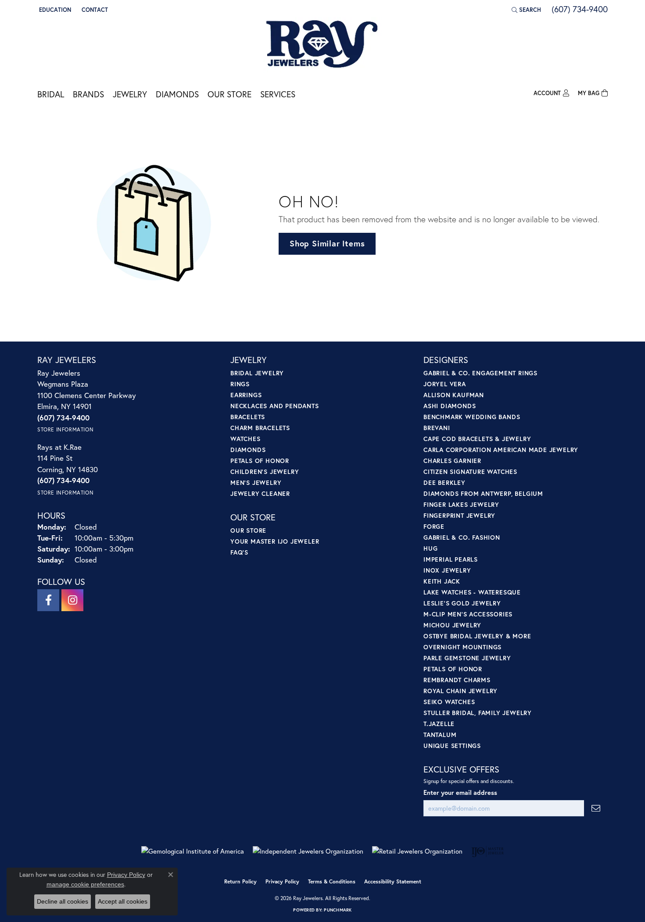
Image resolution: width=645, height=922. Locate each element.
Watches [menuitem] (245, 438)
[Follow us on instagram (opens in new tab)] (72, 600)
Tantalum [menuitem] (439, 734)
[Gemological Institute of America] (192, 851)
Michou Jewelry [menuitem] (452, 625)
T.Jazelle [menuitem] (439, 723)
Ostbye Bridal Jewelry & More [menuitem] (477, 636)
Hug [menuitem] (430, 548)
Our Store (229, 94)
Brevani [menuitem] (436, 428)
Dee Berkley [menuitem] (444, 482)
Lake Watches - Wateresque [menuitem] (472, 592)
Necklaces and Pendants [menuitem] (274, 406)
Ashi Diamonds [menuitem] (449, 406)
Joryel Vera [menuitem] (444, 384)
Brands (88, 94)
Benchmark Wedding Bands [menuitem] (471, 417)
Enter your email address (460, 792)
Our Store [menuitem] (248, 530)
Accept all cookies (122, 901)
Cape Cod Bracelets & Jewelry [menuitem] (477, 438)
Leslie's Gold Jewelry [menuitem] (462, 603)
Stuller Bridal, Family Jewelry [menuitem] (477, 712)
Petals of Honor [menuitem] (259, 460)
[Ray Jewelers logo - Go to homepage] (322, 44)
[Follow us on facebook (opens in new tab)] (48, 600)
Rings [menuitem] (240, 384)
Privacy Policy (282, 881)
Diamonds (177, 94)
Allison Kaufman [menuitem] (453, 395)
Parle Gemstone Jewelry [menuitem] (467, 658)
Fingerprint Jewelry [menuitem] (459, 515)
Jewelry (130, 94)
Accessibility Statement (392, 881)
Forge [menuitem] (433, 526)
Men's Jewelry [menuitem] (255, 482)
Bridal (50, 94)
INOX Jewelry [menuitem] (447, 570)
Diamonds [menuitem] (247, 449)
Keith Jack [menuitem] (441, 581)
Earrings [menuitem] (246, 395)
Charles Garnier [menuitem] (452, 460)
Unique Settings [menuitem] (452, 745)
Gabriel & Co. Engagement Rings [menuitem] (480, 373)
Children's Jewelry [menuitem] (264, 471)
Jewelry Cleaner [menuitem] (260, 493)
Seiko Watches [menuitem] (449, 702)
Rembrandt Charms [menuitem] (457, 680)
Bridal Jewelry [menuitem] (257, 373)
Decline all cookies (62, 901)
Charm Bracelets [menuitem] (260, 428)
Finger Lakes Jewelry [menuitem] (461, 504)
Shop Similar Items (327, 243)
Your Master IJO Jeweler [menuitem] (274, 541)
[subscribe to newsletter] (596, 808)
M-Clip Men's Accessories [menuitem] (467, 614)
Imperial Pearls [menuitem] (450, 559)
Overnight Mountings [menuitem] (462, 647)
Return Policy (240, 881)
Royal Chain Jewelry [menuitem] (460, 691)
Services (277, 94)
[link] (94, 9)
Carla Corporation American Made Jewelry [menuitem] (500, 449)
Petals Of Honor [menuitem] (452, 669)
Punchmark (337, 910)
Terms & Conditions (331, 881)
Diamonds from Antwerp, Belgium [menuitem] (483, 493)
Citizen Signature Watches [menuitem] (470, 471)
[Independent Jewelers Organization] (308, 851)
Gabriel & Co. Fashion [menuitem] (461, 537)
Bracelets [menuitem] (247, 417)
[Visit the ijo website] (487, 851)
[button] (54, 9)
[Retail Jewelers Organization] (417, 851)
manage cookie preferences (85, 884)
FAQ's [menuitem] (239, 552)
